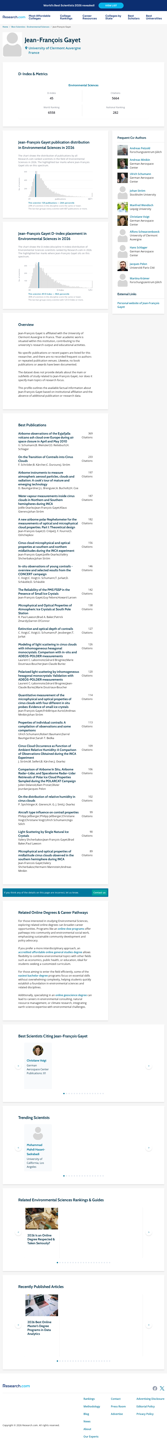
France (34, 52)
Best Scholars (134, 17)
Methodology (92, 1406)
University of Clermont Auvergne (55, 48)
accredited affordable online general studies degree (50, 952)
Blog (86, 1414)
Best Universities (154, 17)
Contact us (99, 892)
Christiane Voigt (139, 217)
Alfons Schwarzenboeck (144, 231)
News (87, 1421)
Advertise (117, 1414)
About (87, 1429)
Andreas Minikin (140, 160)
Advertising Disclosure (150, 1399)
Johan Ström (137, 190)
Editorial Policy (146, 1406)
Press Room (118, 1406)
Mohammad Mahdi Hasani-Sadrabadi (36, 1149)
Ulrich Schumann (140, 174)
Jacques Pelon (138, 264)
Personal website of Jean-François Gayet (138, 304)
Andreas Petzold (140, 148)
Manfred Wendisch (141, 205)
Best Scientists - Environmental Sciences (30, 26)
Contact (116, 1399)
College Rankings (66, 17)
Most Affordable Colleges (39, 17)
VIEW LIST (111, 5)
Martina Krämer (140, 278)
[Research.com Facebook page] (155, 1388)
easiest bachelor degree (33, 975)
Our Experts (91, 1436)
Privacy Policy (145, 1414)
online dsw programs (71, 929)
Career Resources (90, 17)
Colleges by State (113, 17)
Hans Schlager (138, 247)
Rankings (89, 1399)
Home (5, 26)
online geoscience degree (71, 995)
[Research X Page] (162, 1388)
